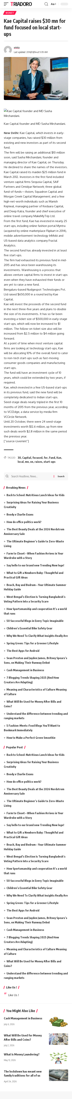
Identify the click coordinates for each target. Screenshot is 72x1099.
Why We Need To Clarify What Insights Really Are (37, 635)
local (21, 461)
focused (37, 457)
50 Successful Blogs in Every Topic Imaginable (35, 620)
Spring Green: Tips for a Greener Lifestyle (33, 643)
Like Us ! (11, 987)
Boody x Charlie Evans (20, 514)
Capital (26, 457)
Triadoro (21, 4)
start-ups (49, 461)
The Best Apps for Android (23, 650)
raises (38, 461)
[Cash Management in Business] (58, 1022)
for (46, 457)
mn (27, 461)
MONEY (10, 13)
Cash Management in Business (25, 670)
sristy (17, 47)
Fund (52, 457)
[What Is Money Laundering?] (58, 1058)
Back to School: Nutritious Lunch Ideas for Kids (36, 495)
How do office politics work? (24, 522)
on (31, 461)
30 (19, 457)
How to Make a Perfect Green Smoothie (31, 737)
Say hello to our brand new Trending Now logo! (35, 565)
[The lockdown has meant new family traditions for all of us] (58, 1075)
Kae (58, 457)
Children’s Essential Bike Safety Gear (29, 628)
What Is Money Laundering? (22, 1054)
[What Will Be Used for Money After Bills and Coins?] (58, 1039)
